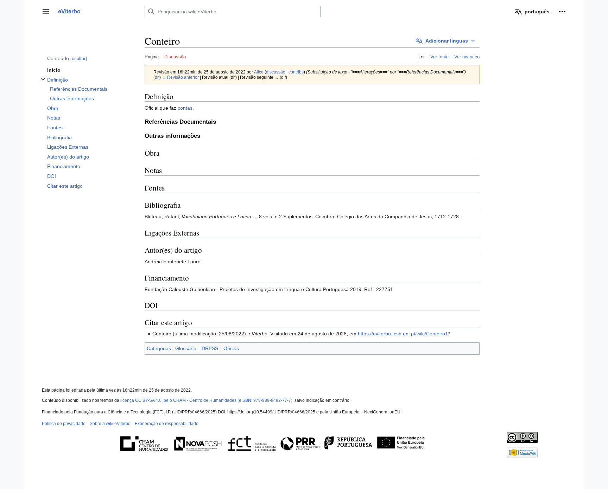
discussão (275, 72)
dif (157, 77)
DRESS (210, 348)
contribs (296, 72)
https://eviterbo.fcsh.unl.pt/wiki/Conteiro (401, 333)
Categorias (159, 348)
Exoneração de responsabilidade (166, 423)
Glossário (185, 348)
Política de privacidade (64, 423)
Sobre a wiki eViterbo (110, 423)
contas (185, 108)
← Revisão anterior (180, 77)
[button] (46, 12)
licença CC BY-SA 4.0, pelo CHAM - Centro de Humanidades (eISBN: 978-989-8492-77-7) (206, 400)
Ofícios (231, 348)
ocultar (79, 58)
